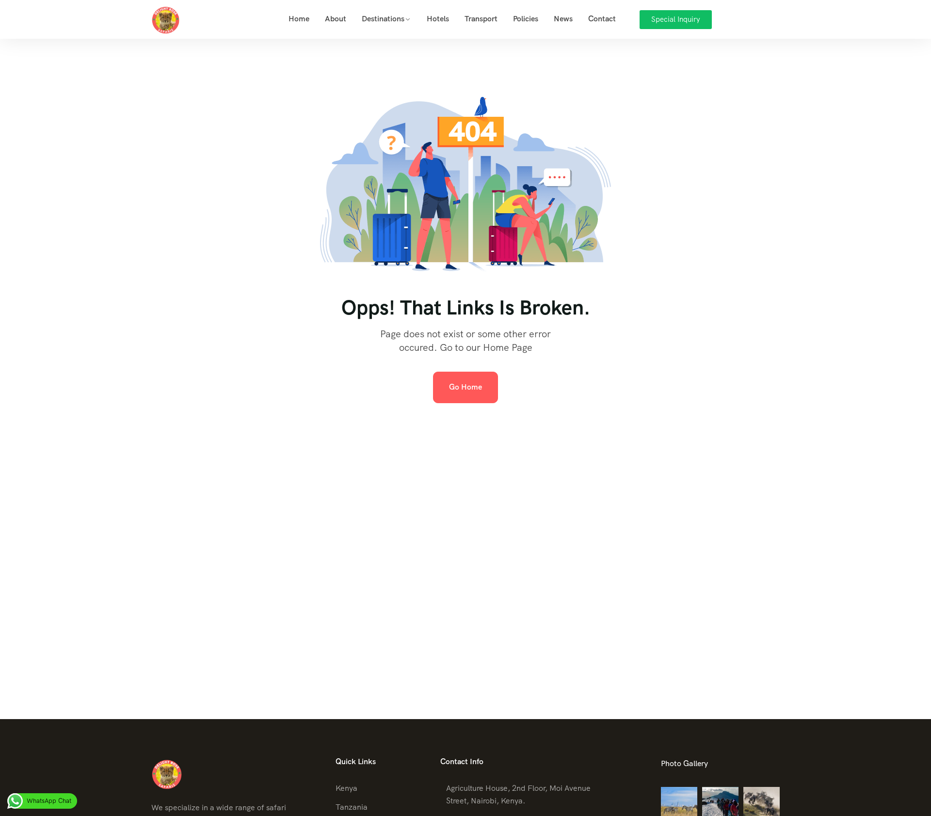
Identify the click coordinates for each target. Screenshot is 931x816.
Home (299, 19)
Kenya (346, 788)
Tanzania (352, 807)
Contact (602, 19)
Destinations (383, 19)
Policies (525, 19)
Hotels (438, 19)
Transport (481, 19)
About (335, 19)
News (563, 19)
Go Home (465, 387)
